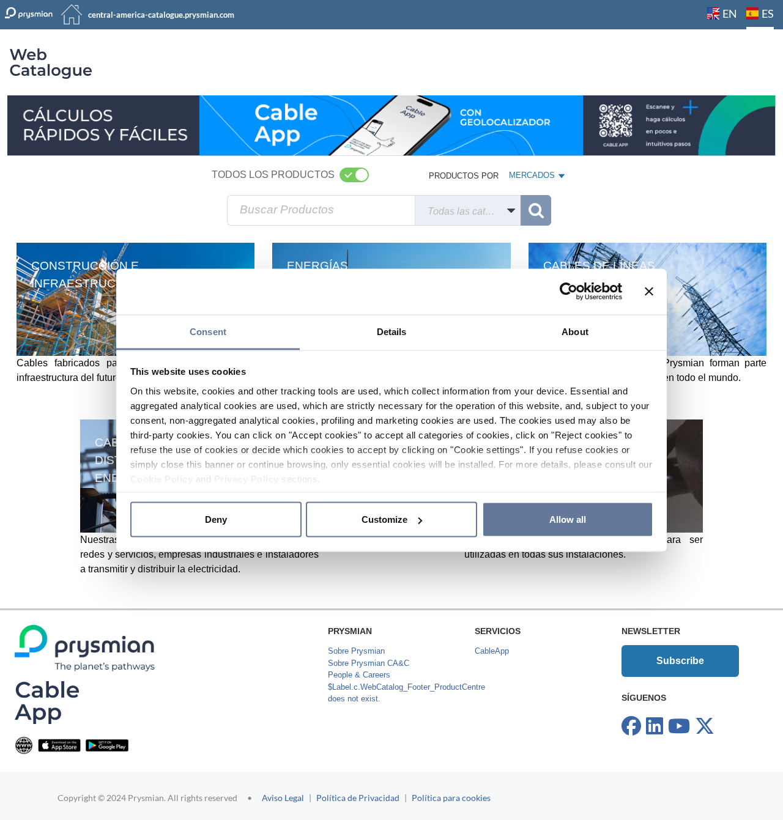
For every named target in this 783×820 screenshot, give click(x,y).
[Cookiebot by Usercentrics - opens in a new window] (568, 292)
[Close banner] (649, 291)
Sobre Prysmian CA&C (368, 663)
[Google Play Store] (107, 745)
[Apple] (59, 745)
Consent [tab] (208, 331)
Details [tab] (392, 331)
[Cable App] (47, 702)
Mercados (532, 178)
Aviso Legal (283, 797)
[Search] (536, 210)
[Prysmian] (391, 125)
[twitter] (704, 726)
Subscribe (680, 661)
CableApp (492, 651)
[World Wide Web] (24, 745)
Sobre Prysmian (356, 651)
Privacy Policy (246, 478)
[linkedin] (654, 726)
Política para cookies (451, 797)
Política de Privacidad (357, 797)
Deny (216, 519)
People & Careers (359, 674)
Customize (384, 519)
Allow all (567, 519)
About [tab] (575, 331)
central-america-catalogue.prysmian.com (161, 15)
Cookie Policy (161, 478)
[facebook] (631, 726)
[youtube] (679, 726)
